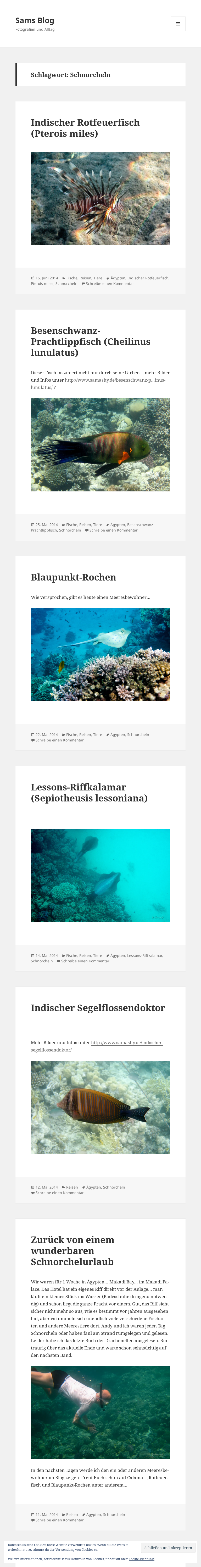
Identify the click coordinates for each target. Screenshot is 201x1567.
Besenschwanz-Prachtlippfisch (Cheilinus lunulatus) (90, 341)
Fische (71, 277)
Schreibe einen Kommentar (110, 283)
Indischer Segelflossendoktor (98, 1007)
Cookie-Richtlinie (141, 1559)
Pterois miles (42, 283)
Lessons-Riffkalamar (144, 955)
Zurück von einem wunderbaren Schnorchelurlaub (73, 1250)
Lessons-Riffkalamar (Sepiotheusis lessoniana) (89, 792)
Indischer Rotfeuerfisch (148, 277)
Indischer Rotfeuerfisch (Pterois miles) (85, 127)
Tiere (97, 277)
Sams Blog (34, 20)
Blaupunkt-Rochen (73, 577)
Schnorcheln (66, 283)
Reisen (85, 277)
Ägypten (118, 277)
